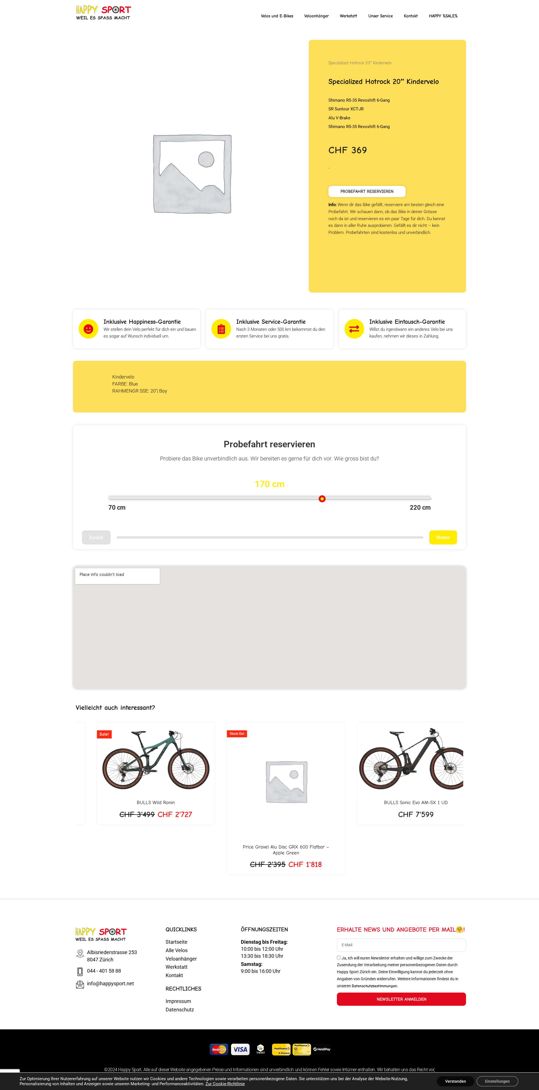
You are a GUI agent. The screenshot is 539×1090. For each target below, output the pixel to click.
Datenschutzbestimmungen (374, 986)
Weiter (443, 537)
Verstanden (455, 1081)
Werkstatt (348, 16)
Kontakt (411, 16)
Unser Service (380, 16)
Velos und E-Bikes (277, 16)
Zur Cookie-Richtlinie (225, 1083)
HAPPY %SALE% (443, 16)
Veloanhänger (316, 16)
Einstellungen (497, 1081)
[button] (367, 191)
